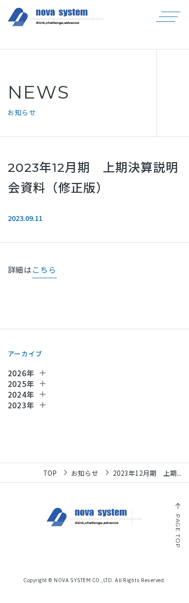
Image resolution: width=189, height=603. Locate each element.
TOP (50, 473)
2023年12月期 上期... (147, 473)
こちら (44, 270)
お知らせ (84, 473)
